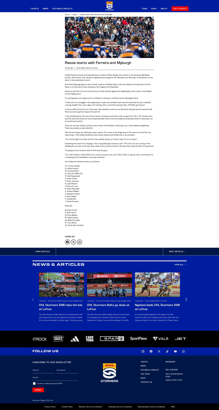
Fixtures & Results (62, 8)
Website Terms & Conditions (90, 407)
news (75, 14)
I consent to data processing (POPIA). (49, 383)
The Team (145, 374)
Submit (38, 390)
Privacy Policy (50, 407)
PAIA (173, 407)
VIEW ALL (179, 264)
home (67, 14)
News (45, 8)
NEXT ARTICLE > (177, 251)
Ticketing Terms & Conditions (120, 407)
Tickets (34, 8)
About (164, 8)
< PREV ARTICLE (42, 251)
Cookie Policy (67, 407)
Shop (154, 8)
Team (144, 8)
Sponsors (170, 362)
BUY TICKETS (180, 8)
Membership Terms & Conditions (151, 407)
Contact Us (146, 382)
